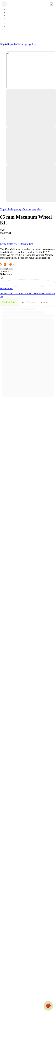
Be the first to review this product (16, 244)
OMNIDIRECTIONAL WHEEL (17, 293)
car (1, 296)
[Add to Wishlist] (29, 283)
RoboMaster (40, 293)
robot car (50, 293)
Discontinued (6, 288)
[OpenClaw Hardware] (48, 1006)
